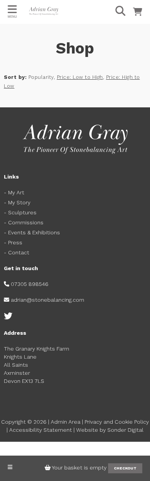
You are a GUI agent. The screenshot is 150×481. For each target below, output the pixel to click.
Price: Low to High (80, 77)
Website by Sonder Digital (109, 430)
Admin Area (65, 422)
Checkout (125, 468)
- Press (13, 242)
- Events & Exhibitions (32, 232)
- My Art (14, 192)
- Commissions (23, 222)
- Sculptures (20, 212)
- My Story (17, 202)
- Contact (17, 252)
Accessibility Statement (40, 430)
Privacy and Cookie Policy (117, 422)
